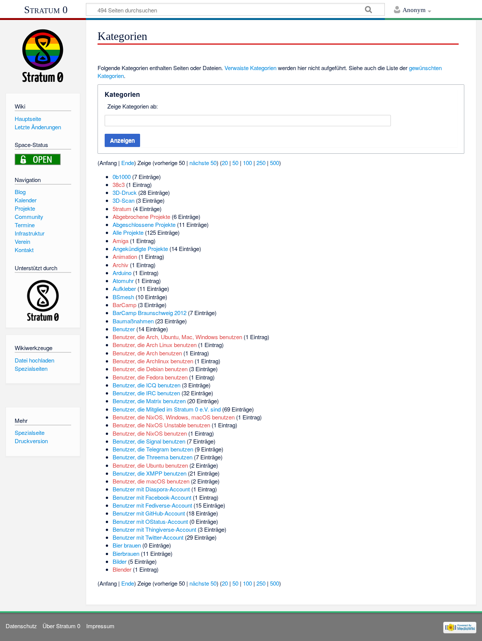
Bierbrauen (126, 553)
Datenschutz (21, 626)
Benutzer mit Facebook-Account (152, 497)
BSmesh (123, 297)
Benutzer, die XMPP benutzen (149, 473)
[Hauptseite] (42, 55)
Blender (122, 569)
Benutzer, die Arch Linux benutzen (155, 345)
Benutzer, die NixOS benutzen (150, 433)
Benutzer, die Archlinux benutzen (153, 361)
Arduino (122, 273)
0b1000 (122, 177)
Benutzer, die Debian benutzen (150, 369)
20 (225, 163)
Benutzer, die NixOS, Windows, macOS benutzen (174, 417)
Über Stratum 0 (61, 626)
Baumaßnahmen (133, 321)
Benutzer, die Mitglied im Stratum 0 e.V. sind (167, 409)
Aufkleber (124, 288)
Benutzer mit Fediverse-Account (152, 505)
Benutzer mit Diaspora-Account (151, 489)
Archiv (120, 265)
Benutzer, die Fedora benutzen (150, 377)
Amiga (120, 241)
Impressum (100, 626)
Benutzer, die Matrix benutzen (149, 401)
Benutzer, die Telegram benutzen (153, 449)
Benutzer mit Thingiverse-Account (154, 529)
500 (274, 163)
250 (260, 163)
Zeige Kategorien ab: (132, 106)
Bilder (120, 561)
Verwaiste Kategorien (250, 68)
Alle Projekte (128, 232)
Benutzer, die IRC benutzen (146, 393)
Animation (125, 256)
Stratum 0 (46, 9)
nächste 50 (203, 163)
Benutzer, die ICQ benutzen (146, 385)
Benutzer (124, 329)
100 (247, 163)
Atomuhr (123, 281)
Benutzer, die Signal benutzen (149, 441)
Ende (127, 163)
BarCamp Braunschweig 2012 (149, 313)
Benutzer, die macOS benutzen (151, 481)
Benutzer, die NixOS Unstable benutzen (161, 425)
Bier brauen (127, 545)
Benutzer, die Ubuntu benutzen (150, 465)
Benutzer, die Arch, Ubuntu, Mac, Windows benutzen (177, 337)
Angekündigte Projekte (140, 248)
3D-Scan (123, 200)
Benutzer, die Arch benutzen (147, 353)
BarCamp (124, 305)
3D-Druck (125, 192)
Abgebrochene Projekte (141, 216)
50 (235, 163)
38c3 (119, 184)
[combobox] (248, 120)
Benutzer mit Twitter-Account (148, 537)
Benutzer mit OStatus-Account (150, 521)
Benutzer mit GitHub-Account (149, 513)
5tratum (122, 209)
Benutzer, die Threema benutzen (152, 457)
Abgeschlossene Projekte (144, 224)
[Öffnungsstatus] (38, 158)
